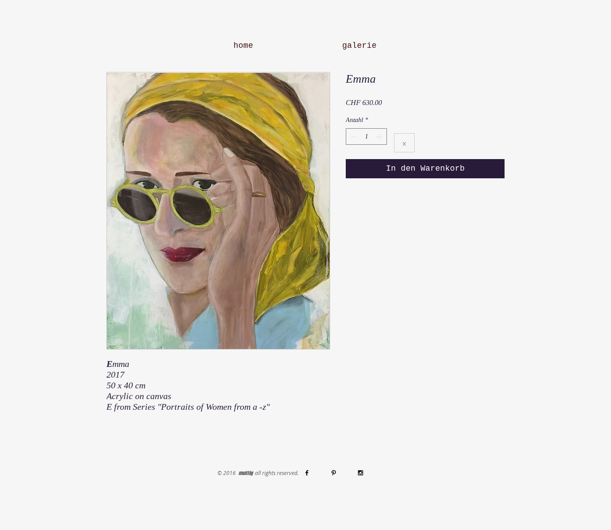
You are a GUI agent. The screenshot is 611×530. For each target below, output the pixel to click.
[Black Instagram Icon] (360, 472)
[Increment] (380, 136)
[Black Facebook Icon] (306, 472)
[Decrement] (352, 136)
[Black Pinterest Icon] (333, 472)
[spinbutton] (366, 136)
